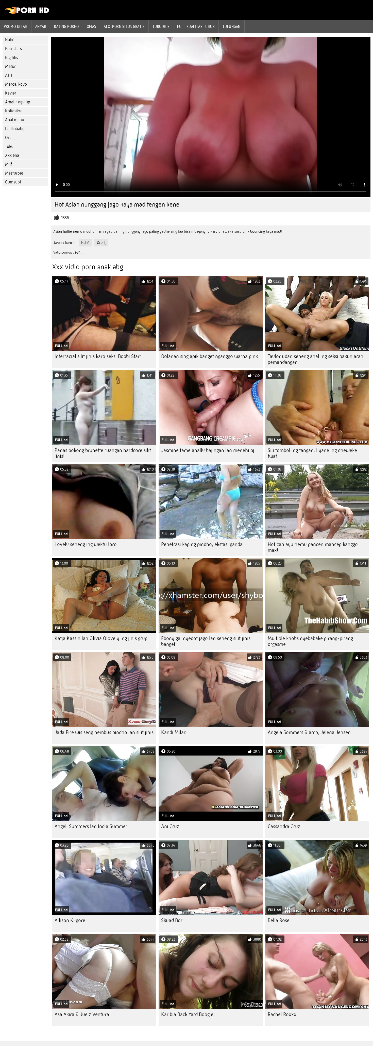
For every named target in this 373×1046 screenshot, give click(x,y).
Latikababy (14, 128)
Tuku (9, 146)
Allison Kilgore (70, 920)
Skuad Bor (171, 920)
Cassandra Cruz (284, 826)
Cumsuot (13, 182)
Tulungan (232, 26)
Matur (10, 66)
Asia (8, 75)
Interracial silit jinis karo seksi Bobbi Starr (98, 356)
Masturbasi (15, 173)
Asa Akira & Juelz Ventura (82, 1014)
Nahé (9, 39)
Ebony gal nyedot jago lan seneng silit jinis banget (205, 641)
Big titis (11, 57)
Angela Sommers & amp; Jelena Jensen (309, 732)
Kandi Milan (174, 732)
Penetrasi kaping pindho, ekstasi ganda (202, 544)
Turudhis (160, 26)
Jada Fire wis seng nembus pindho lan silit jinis (104, 732)
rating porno (66, 26)
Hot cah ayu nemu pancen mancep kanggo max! (313, 547)
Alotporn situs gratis (124, 26)
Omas (91, 26)
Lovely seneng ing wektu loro (86, 544)
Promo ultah (15, 26)
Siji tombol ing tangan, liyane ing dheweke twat (312, 453)
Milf (8, 164)
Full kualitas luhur (196, 26)
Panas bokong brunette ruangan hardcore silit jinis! (103, 453)
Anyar (40, 26)
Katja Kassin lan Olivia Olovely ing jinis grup (101, 638)
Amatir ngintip (17, 102)
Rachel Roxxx (282, 1014)
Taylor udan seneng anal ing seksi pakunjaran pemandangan (315, 359)
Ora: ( (10, 137)
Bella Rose (279, 920)
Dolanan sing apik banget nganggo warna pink (209, 356)
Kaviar (10, 93)
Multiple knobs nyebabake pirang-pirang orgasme (310, 641)
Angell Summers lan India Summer (91, 826)
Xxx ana (12, 155)
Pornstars (13, 48)
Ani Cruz (170, 826)
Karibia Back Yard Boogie (187, 1014)
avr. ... (79, 252)
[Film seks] (27, 12)
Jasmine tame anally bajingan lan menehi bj (207, 450)
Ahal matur (15, 119)
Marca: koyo (16, 84)
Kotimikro (14, 110)
